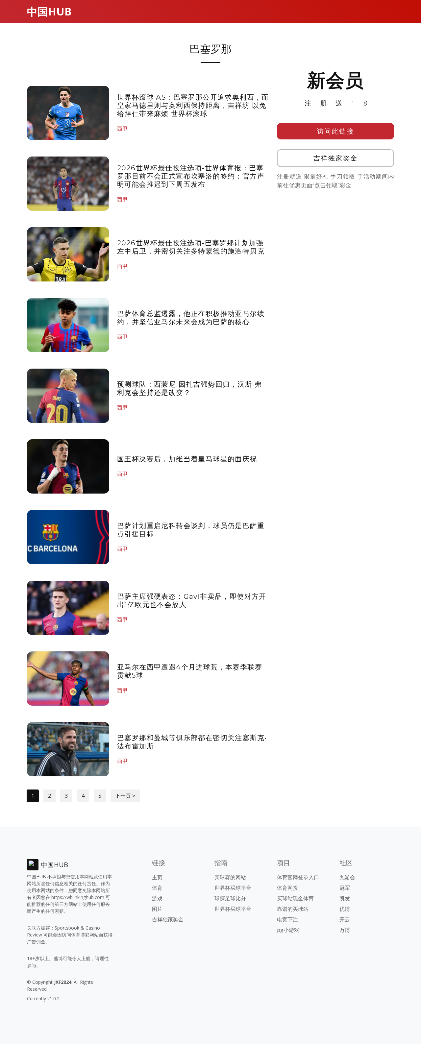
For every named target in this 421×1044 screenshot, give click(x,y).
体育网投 (287, 887)
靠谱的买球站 (293, 908)
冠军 (344, 887)
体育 (157, 887)
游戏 (157, 898)
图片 (157, 908)
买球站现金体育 (295, 898)
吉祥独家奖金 (335, 158)
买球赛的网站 (230, 877)
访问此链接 (335, 131)
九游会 (347, 877)
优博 (344, 908)
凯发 (344, 898)
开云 (344, 919)
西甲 (122, 128)
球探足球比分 (230, 898)
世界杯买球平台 (232, 887)
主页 (157, 877)
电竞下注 (287, 919)
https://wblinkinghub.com (77, 897)
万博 (344, 930)
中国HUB (49, 11)
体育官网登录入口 (298, 877)
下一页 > (125, 795)
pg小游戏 (288, 930)
